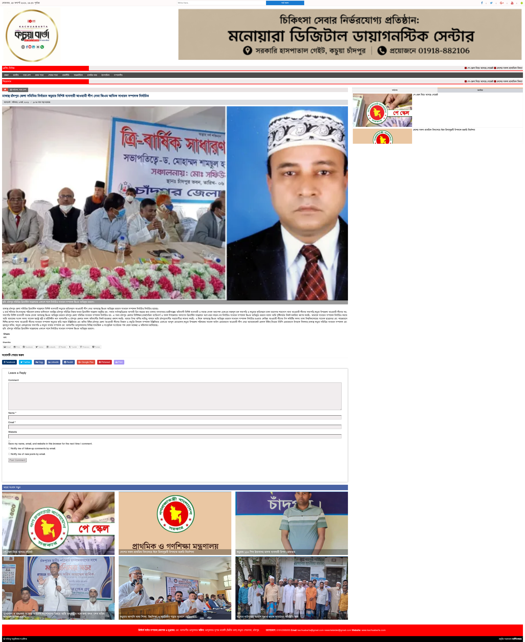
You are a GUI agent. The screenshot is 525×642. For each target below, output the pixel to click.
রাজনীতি (65, 75)
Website (12, 432)
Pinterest (105, 362)
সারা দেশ (27, 75)
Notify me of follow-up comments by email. (33, 448)
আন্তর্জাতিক (78, 75)
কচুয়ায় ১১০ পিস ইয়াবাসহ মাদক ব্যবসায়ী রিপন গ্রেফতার (266, 552)
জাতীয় (16, 75)
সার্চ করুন (285, 3)
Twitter (26, 362)
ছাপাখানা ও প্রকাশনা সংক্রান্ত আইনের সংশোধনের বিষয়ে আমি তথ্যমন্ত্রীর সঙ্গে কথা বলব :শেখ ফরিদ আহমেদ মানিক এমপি (54, 615)
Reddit (69, 362)
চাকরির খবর (92, 75)
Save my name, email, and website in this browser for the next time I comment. (50, 443)
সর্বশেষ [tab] (394, 90)
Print (120, 362)
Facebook (10, 362)
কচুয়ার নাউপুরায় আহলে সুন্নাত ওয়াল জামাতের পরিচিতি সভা (268, 617)
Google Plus (87, 362)
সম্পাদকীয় (118, 75)
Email (12, 422)
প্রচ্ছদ (6, 75)
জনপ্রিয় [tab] (480, 90)
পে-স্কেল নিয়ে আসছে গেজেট (441, 68)
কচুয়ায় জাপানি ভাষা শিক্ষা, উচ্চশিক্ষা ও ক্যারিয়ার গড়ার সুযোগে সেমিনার (157, 617)
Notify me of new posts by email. (28, 454)
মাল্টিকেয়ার (517, 639)
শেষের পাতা (53, 75)
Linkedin (54, 362)
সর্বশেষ (15, 90)
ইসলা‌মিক (106, 75)
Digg (40, 362)
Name (12, 413)
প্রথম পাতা (39, 75)
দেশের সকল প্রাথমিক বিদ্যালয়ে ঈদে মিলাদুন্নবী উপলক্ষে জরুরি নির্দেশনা (490, 68)
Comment (13, 380)
